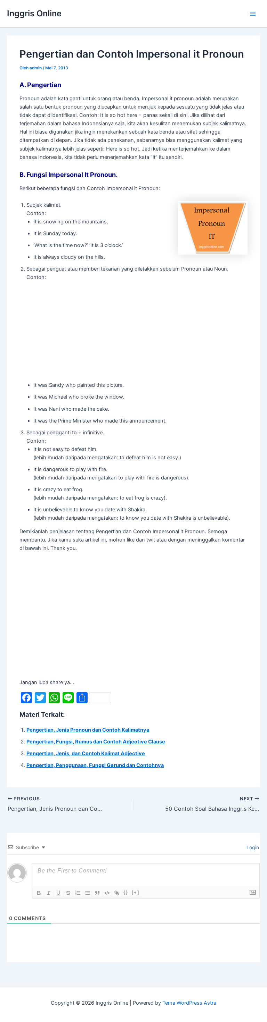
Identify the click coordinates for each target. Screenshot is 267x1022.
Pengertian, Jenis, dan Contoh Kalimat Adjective (85, 753)
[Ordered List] (78, 893)
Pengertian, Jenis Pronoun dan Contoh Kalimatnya (87, 730)
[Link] (117, 893)
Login (252, 847)
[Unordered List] (87, 893)
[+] (135, 892)
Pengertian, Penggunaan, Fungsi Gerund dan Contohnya (95, 765)
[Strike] (68, 893)
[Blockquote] (97, 893)
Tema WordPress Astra (189, 1003)
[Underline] (58, 893)
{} (125, 892)
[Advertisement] (84, 329)
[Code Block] (107, 893)
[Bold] (39, 893)
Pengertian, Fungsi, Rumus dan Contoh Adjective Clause (95, 742)
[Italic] (49, 893)
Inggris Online (34, 13)
